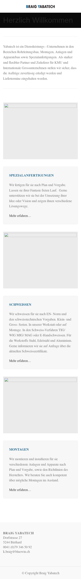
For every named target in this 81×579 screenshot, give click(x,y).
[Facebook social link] (75, 6)
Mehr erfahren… (20, 215)
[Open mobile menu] (5, 6)
